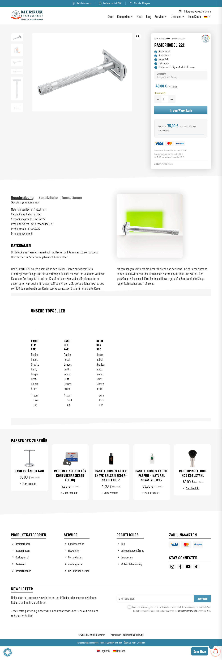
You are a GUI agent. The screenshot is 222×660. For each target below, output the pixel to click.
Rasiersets (21, 564)
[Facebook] (180, 566)
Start (156, 38)
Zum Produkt (29, 484)
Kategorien (123, 17)
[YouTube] (188, 566)
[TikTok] (196, 566)
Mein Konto (194, 17)
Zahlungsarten (75, 564)
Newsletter (73, 550)
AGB (123, 544)
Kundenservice (76, 544)
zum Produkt (36, 400)
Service (159, 17)
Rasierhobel (165, 38)
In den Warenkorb (181, 110)
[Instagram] (172, 566)
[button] (138, 36)
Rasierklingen (22, 550)
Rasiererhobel (22, 544)
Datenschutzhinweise (187, 610)
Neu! (139, 17)
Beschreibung (22, 197)
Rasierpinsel (21, 557)
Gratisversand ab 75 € (112, 3)
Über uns (176, 17)
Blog (148, 17)
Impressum (127, 557)
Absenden (202, 598)
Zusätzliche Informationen (60, 197)
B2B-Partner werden (78, 571)
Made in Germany (83, 3)
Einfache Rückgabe (142, 3)
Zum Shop (200, 651)
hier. (209, 610)
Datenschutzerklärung (132, 550)
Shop (110, 17)
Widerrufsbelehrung (131, 564)
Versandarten (75, 557)
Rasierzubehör (23, 571)
